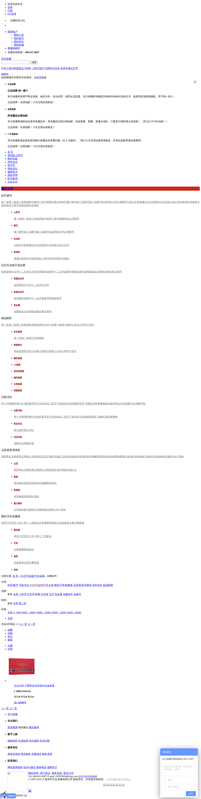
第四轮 (27, 324)
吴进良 (94, 403)
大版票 (68, 324)
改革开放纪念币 (69, 68)
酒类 (16, 556)
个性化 (90, 324)
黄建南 (101, 403)
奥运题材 (167, 456)
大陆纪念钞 (133, 202)
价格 (10, 633)
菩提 (51, 523)
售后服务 (26, 754)
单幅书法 (130, 403)
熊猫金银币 (78, 271)
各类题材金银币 (45, 271)
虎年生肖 (13, 162)
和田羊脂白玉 (56, 456)
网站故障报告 (15, 767)
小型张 (83, 324)
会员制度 (23, 740)
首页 (38, 77)
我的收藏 (19, 45)
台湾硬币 (122, 202)
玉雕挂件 (68, 594)
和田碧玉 (39, 456)
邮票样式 (18, 345)
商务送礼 (13, 168)
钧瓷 (91, 456)
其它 (46, 456)
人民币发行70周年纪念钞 (46, 68)
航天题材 (147, 456)
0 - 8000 (17, 612)
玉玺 (16, 463)
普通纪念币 (19, 278)
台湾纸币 (62, 202)
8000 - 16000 (28, 612)
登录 (10, 7)
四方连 (45, 324)
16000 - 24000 (43, 612)
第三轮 (20, 324)
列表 (10, 649)
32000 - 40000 (74, 612)
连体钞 (17, 252)
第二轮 (12, 324)
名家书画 (18, 410)
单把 (3, 523)
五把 (13, 523)
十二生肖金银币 (63, 271)
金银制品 (89, 271)
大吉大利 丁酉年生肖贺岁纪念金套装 (34, 685)
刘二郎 (50, 403)
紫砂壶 (17, 530)
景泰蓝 (17, 490)
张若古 (65, 403)
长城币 (105, 202)
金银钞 (108, 271)
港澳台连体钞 (189, 202)
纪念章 (44, 594)
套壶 (36, 523)
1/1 (17, 624)
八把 (18, 523)
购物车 (5, 74)
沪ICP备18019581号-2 (119, 779)
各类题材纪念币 (10, 271)
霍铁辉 (118, 456)
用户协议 (45, 773)
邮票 (37, 594)
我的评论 (19, 41)
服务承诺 (47, 754)
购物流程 (13, 740)
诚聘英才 (13, 172)
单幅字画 (140, 403)
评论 (10, 636)
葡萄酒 (80, 523)
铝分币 (113, 202)
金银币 (77, 594)
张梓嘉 (27, 403)
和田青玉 (19, 456)
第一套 (5, 202)
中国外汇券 (37, 202)
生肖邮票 (18, 331)
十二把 (30, 523)
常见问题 (45, 740)
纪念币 (31, 594)
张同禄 (110, 456)
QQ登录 (12, 14)
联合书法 (120, 403)
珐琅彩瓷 (84, 456)
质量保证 (36, 754)
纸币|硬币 (6, 195)
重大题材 (18, 503)
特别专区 (97, 585)
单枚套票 (36, 324)
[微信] (14, 24)
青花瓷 (68, 456)
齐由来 (42, 403)
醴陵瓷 (98, 456)
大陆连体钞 (35, 258)
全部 (15, 594)
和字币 (11, 165)
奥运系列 (117, 271)
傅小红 (20, 403)
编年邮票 (18, 358)
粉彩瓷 (75, 456)
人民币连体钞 (18, 205)
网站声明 (33, 773)
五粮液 (63, 523)
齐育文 (35, 403)
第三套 (20, 202)
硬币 (16, 225)
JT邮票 (17, 364)
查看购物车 (14, 48)
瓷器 (16, 477)
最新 (10, 640)
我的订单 (19, 35)
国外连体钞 (32, 205)
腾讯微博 (34, 727)
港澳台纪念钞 (147, 202)
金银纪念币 (19, 292)
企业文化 (13, 181)
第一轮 (5, 324)
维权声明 (13, 175)
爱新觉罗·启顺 (82, 403)
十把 (23, 523)
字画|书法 (6, 397)
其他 (71, 403)
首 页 (10, 152)
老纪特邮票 (19, 371)
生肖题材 (99, 271)
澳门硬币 (72, 202)
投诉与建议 (29, 767)
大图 (10, 645)
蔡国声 (12, 403)
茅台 (69, 523)
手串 (16, 543)
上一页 (23, 624)
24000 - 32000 (58, 612)
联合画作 (110, 403)
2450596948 (90, 776)
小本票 (53, 324)
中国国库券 (50, 202)
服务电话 (41, 767)
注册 (10, 10)
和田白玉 (29, 456)
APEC (175, 456)
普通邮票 (18, 390)
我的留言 (19, 38)
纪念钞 (17, 239)
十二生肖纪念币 (27, 271)
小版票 (60, 324)
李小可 (5, 403)
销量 (10, 630)
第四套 (27, 202)
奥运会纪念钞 (174, 202)
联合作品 (18, 423)
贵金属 (17, 305)
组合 (56, 523)
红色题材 (137, 456)
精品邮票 (6, 318)
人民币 (17, 212)
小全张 (75, 324)
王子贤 (58, 403)
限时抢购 (13, 158)
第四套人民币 (15, 155)
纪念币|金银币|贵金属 (13, 265)
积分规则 (34, 740)
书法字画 (18, 437)
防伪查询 (13, 178)
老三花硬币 (83, 202)
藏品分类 (7, 188)
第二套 (12, 202)
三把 (8, 523)
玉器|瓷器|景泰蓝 (10, 450)
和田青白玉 (7, 456)
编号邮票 (18, 377)
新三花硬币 (95, 202)
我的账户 (13, 31)
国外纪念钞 (161, 202)
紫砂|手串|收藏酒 (10, 516)
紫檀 (46, 523)
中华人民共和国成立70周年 (16, 68)
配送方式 (69, 773)
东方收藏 (6, 58)
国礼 (124, 456)
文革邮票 (18, 384)
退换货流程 (14, 754)
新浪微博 (13, 727)
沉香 (41, 523)
